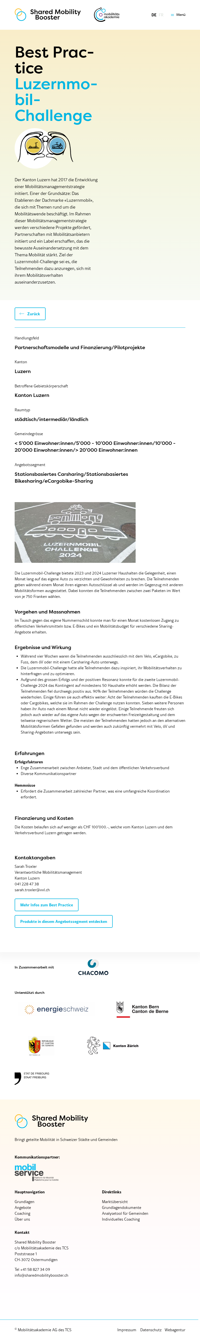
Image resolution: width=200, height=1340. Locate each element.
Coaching (22, 1213)
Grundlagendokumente (121, 1207)
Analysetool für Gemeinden (125, 1213)
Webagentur (175, 1330)
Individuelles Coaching (121, 1219)
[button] (177, 15)
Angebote (23, 1207)
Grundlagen (24, 1201)
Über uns (22, 1219)
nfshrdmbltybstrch (42, 1275)
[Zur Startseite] (48, 14)
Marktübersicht (115, 1201)
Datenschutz (151, 1330)
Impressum (126, 1330)
